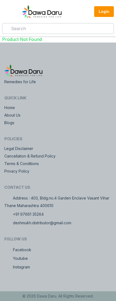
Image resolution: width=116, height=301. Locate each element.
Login (104, 11)
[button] (86, 11)
